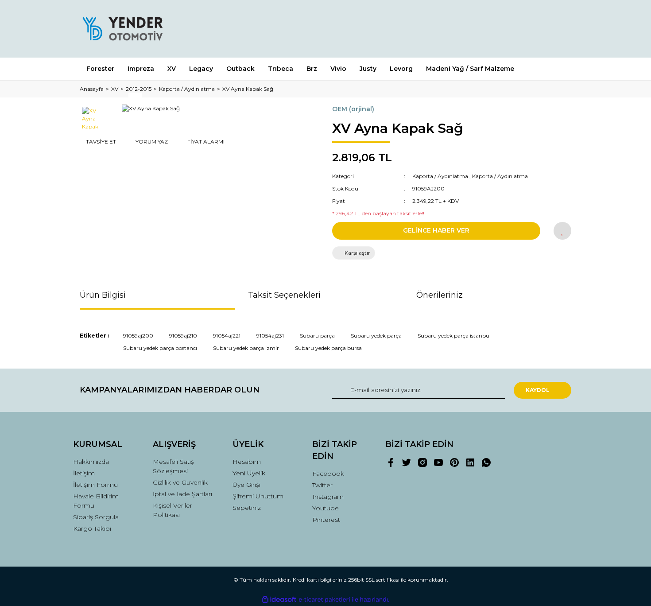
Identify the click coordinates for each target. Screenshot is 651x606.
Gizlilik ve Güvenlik (180, 482)
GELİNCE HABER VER (436, 230)
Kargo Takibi (92, 528)
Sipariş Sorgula (96, 517)
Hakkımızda (91, 462)
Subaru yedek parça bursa (328, 348)
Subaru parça (317, 335)
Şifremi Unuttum (257, 496)
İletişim (84, 473)
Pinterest (326, 520)
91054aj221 (226, 335)
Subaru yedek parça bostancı (160, 348)
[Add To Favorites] (562, 231)
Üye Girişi (246, 485)
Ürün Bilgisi (103, 295)
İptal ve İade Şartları (182, 494)
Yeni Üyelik (248, 473)
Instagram (328, 497)
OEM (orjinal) (353, 109)
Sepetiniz (246, 508)
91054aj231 (270, 335)
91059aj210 (183, 335)
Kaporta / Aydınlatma (440, 176)
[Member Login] (515, 29)
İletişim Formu (95, 485)
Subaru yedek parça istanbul (454, 335)
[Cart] (561, 29)
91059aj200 (138, 335)
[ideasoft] (279, 599)
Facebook (328, 474)
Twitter (322, 485)
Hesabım (246, 462)
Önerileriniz (439, 295)
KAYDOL (538, 390)
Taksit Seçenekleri (284, 295)
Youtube (325, 508)
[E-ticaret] (324, 600)
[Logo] (122, 29)
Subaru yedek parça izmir (246, 348)
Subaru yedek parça (376, 335)
